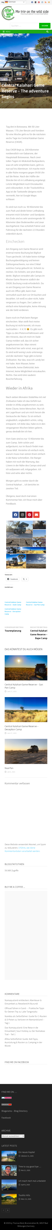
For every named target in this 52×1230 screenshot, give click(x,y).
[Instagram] (42, 2)
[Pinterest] (39, 2)
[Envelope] (36, 515)
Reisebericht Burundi (28, 1003)
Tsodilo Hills (24, 1195)
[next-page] (8, 1210)
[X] (35, 2)
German (12, 2)
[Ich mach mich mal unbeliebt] (9, 1181)
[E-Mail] (48, 2)
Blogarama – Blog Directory (15, 1110)
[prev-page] (3, 1210)
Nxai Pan (9, 768)
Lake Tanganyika (29, 1011)
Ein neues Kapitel (27, 1152)
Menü (7, 31)
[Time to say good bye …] (9, 1166)
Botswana (6, 80)
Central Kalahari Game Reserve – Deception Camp (13, 611)
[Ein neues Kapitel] (9, 1152)
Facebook (6, 1117)
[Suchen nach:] (30, 25)
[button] (19, 529)
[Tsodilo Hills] (9, 1195)
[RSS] (45, 2)
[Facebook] (32, 2)
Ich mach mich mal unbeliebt (32, 1180)
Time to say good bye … (30, 1166)
